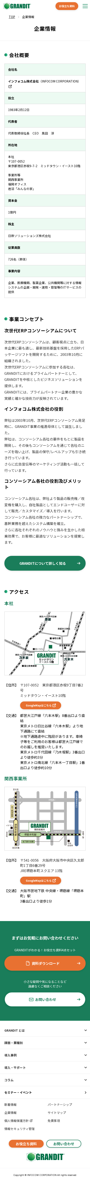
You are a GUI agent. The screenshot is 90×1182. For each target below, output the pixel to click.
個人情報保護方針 (16, 1120)
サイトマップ (57, 1112)
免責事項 (54, 1120)
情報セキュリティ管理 (19, 1129)
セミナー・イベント (18, 1092)
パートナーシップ (60, 1104)
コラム (9, 1080)
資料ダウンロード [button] (46, 963)
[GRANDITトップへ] (45, 1157)
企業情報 (10, 1112)
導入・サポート (15, 1067)
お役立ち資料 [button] (67, 6)
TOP (12, 17)
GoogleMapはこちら (39, 705)
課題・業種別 (13, 1043)
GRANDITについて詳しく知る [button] (42, 563)
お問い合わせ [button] (45, 999)
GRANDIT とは (14, 1030)
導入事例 (10, 1055)
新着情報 (10, 1104)
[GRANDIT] (17, 6)
